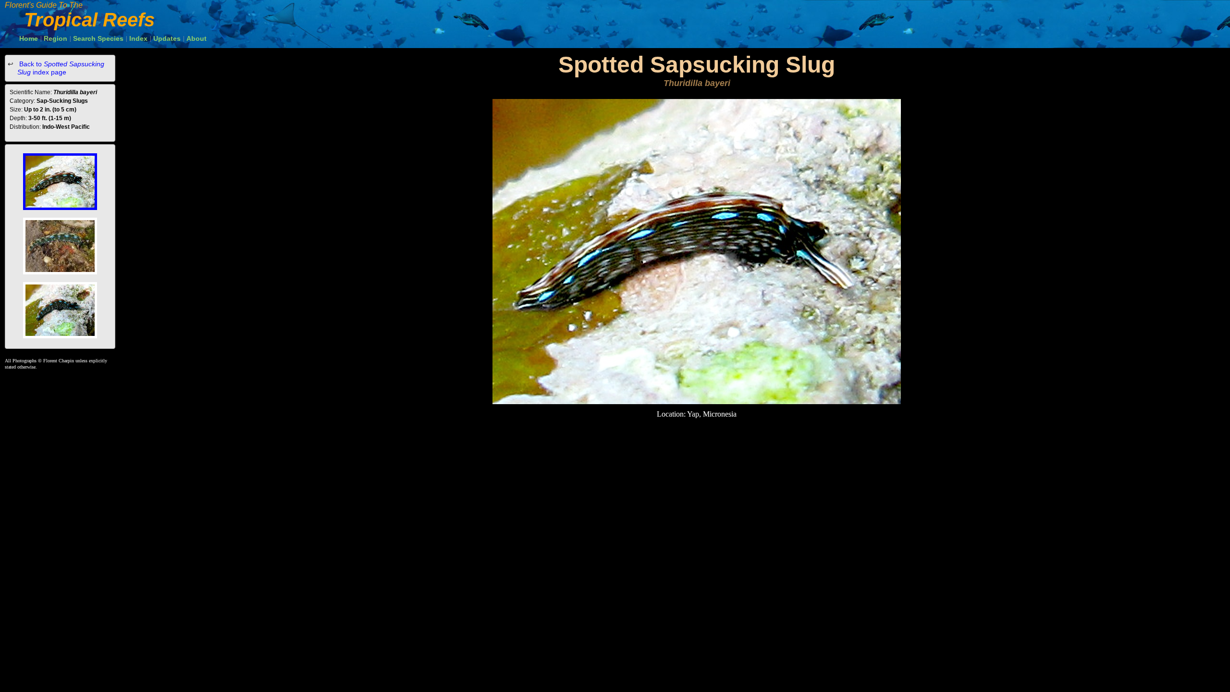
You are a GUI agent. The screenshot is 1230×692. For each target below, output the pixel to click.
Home (28, 38)
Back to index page (60, 68)
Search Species (98, 38)
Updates (167, 38)
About (196, 38)
